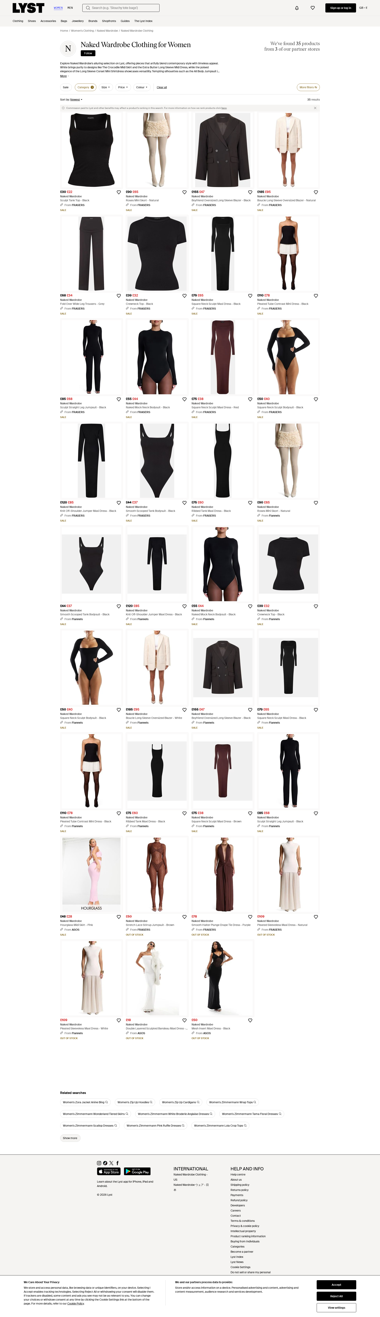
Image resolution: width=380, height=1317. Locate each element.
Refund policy (239, 1200)
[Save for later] (119, 192)
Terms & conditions (243, 1221)
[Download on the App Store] (109, 1171)
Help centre (238, 1174)
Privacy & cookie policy (245, 1226)
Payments (237, 1195)
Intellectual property (243, 1231)
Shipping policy (240, 1185)
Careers (236, 1210)
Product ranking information (248, 1236)
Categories (237, 1246)
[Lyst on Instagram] (99, 1164)
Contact (236, 1215)
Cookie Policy (75, 1303)
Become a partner (242, 1251)
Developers (238, 1205)
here (224, 108)
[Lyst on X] (111, 1164)
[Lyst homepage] (28, 8)
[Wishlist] (313, 8)
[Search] (88, 8)
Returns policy (240, 1190)
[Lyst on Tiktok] (105, 1164)
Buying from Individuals (245, 1241)
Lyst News (237, 1262)
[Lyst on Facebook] (117, 1164)
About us (236, 1179)
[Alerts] (297, 8)
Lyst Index (237, 1257)
